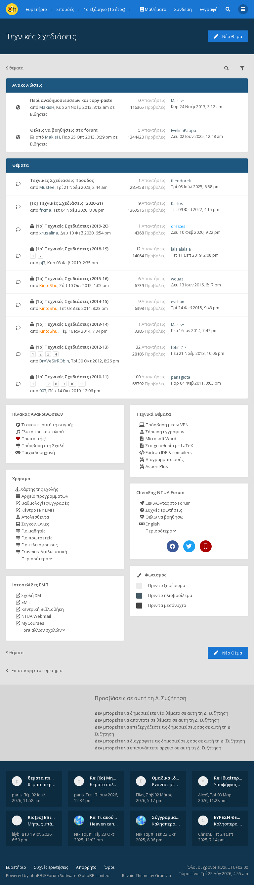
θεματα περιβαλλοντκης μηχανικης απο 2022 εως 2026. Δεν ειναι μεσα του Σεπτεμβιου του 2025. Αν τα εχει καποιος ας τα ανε (42, 784)
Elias (140, 795)
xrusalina (48, 233)
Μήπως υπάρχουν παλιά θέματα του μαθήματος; (42, 824)
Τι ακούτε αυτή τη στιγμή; (47, 425)
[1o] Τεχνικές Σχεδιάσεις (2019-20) (72, 226)
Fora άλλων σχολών (42, 630)
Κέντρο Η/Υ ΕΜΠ (37, 510)
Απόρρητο (86, 867)
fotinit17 (179, 347)
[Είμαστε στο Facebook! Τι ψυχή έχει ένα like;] (173, 546)
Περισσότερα (35, 559)
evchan (177, 302)
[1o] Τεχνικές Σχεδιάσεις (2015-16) (72, 278)
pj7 (42, 263)
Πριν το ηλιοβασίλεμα (170, 595)
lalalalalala (181, 249)
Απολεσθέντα (35, 517)
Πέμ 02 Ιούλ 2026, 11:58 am (28, 797)
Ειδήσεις (38, 114)
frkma (45, 210)
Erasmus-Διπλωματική (44, 552)
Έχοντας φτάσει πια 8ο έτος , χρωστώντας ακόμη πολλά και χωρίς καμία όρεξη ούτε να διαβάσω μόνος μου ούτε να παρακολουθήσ (166, 784)
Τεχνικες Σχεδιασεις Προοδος (62, 180)
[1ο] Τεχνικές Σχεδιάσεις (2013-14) (72, 324)
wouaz (177, 279)
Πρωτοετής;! (33, 439)
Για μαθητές (33, 531)
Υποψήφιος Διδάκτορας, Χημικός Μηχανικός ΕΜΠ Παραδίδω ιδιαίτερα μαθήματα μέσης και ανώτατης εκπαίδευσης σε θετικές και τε (228, 784)
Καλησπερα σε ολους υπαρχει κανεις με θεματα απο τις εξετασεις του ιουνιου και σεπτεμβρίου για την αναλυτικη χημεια (228, 824)
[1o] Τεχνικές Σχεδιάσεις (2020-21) (66, 203)
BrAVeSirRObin (54, 361)
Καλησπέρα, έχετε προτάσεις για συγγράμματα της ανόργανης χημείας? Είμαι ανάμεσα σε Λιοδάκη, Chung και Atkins (166, 824)
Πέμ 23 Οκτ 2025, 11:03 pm (94, 837)
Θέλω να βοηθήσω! (165, 517)
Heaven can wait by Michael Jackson (104, 824)
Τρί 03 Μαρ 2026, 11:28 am (215, 797)
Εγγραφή (209, 9)
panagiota (180, 377)
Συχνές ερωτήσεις (163, 510)
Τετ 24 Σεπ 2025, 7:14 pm (215, 837)
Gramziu (163, 875)
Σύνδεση (183, 9)
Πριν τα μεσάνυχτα (167, 605)
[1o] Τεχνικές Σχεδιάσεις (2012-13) (72, 347)
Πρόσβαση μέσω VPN (167, 425)
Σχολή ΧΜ (31, 595)
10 (72, 383)
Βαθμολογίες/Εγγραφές (45, 503)
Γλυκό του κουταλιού (42, 432)
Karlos (177, 203)
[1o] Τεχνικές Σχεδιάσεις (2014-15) (72, 301)
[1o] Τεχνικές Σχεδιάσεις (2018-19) (72, 249)
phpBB (35, 875)
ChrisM (204, 834)
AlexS (203, 795)
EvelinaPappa (183, 130)
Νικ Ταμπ (83, 834)
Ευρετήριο (16, 867)
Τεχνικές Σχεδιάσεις (41, 36)
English (152, 524)
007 (42, 391)
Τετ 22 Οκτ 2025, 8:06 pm (156, 837)
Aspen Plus (156, 466)
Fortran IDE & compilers (168, 452)
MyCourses (32, 623)
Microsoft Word (160, 439)
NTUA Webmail (36, 616)
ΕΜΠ (25, 602)
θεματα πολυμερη (104, 784)
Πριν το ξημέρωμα (166, 585)
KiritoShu (48, 285)
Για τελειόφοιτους (39, 545)
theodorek (181, 181)
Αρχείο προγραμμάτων (44, 496)
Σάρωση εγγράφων (164, 432)
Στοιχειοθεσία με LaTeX (169, 445)
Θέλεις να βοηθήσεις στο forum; (64, 130)
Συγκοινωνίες (35, 524)
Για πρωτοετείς (36, 538)
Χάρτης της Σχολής (39, 489)
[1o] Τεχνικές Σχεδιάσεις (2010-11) (72, 377)
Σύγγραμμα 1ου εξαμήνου (179, 817)
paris (16, 795)
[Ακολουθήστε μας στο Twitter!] (189, 546)
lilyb (16, 834)
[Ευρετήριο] (12, 9)
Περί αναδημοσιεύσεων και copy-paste (71, 100)
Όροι (109, 867)
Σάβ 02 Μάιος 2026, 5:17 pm (154, 797)
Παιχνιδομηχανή (38, 452)
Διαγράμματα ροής (164, 459)
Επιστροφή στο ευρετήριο (37, 670)
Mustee (47, 187)
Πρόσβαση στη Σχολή (42, 445)
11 (82, 383)
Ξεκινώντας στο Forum (167, 503)
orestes (178, 226)
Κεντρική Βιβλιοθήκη (42, 609)
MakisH (46, 107)
